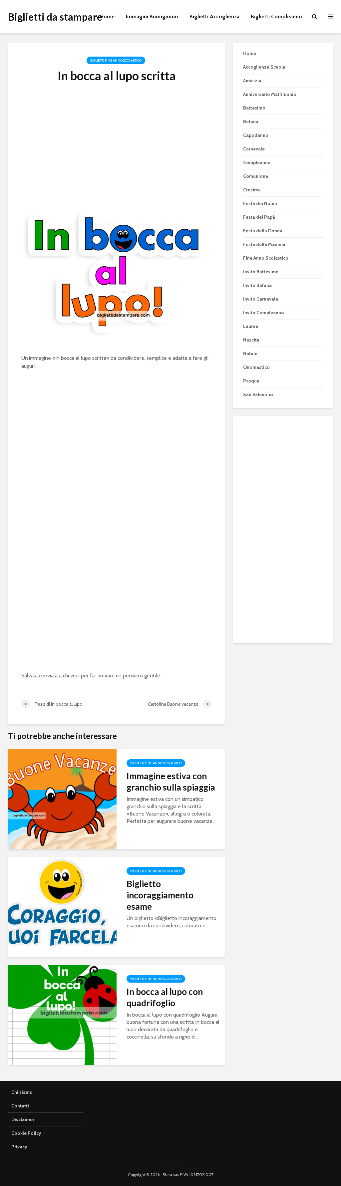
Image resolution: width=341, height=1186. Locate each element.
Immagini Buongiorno (152, 16)
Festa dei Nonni (260, 203)
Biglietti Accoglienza (214, 16)
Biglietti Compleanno (276, 16)
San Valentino (258, 394)
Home (107, 16)
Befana (250, 121)
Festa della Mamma (264, 244)
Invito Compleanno (263, 313)
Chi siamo (22, 1092)
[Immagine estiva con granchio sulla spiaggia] (62, 799)
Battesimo (254, 108)
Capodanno (255, 135)
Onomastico (256, 367)
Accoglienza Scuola (264, 67)
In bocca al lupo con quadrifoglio (165, 997)
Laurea (250, 326)
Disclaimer (22, 1119)
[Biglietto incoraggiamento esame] (62, 906)
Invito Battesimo (261, 272)
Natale (250, 353)
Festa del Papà (259, 217)
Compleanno (257, 162)
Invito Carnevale (260, 299)
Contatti (20, 1106)
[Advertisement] (116, 152)
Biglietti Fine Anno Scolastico (116, 60)
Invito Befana (257, 285)
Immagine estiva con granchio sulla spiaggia (171, 782)
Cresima (252, 190)
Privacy (19, 1147)
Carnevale (254, 149)
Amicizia (252, 81)
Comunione (255, 176)
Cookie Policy (26, 1133)
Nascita (251, 340)
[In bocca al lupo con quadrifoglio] (62, 1014)
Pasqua (251, 381)
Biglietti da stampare (55, 17)
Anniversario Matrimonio (269, 94)
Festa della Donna (262, 231)
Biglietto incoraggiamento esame (160, 895)
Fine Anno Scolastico (265, 258)
